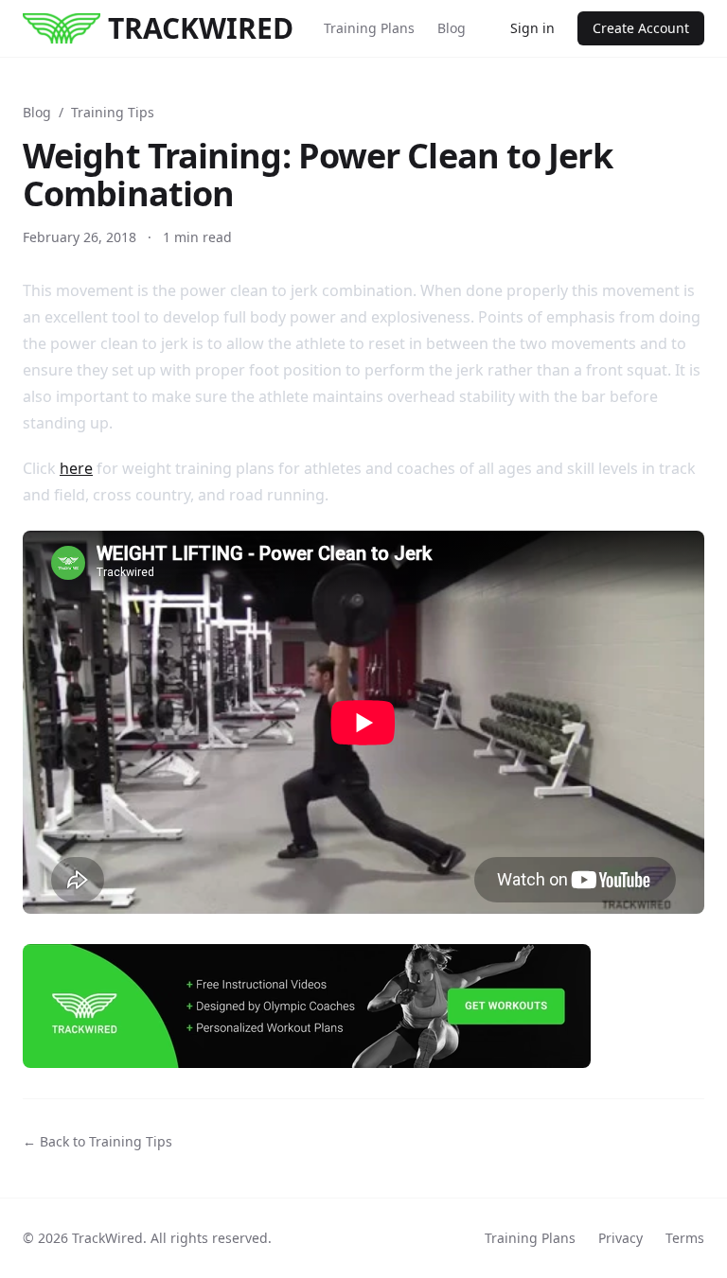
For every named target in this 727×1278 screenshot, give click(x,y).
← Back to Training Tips (97, 1141)
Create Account (641, 28)
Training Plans (369, 28)
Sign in (532, 28)
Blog (451, 28)
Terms (684, 1238)
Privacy (620, 1238)
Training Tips (112, 112)
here (76, 468)
